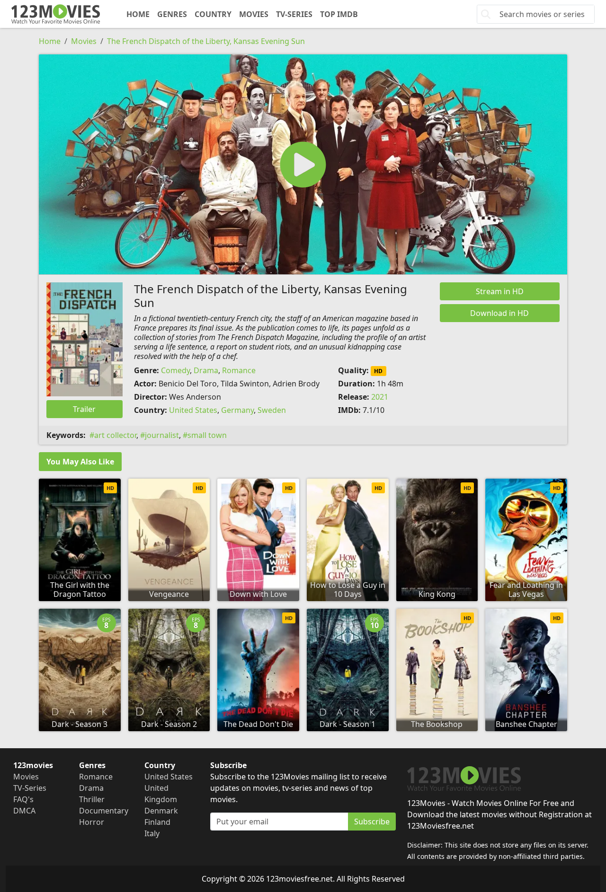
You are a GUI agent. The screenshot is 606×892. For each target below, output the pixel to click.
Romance (239, 370)
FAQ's (23, 799)
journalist (162, 435)
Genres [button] (172, 14)
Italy (152, 833)
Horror (91, 822)
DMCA (24, 810)
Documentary (103, 810)
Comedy (175, 370)
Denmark (161, 810)
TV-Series (294, 14)
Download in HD (499, 313)
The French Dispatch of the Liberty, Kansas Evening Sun (206, 41)
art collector (115, 435)
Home (138, 14)
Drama (206, 370)
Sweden (272, 410)
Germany (237, 410)
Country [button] (213, 14)
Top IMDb (339, 14)
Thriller (92, 799)
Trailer (84, 409)
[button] (303, 164)
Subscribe (372, 821)
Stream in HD (500, 291)
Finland (157, 822)
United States (193, 410)
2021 (379, 397)
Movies (253, 14)
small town (207, 435)
